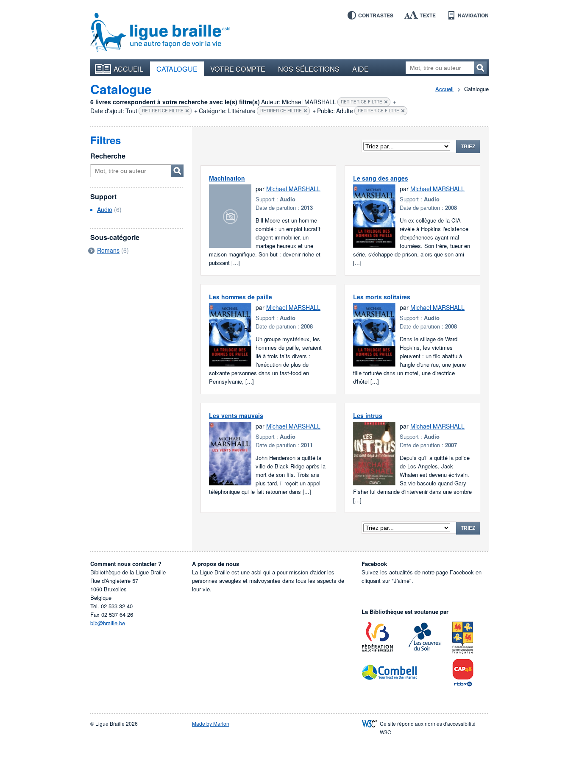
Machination (227, 178)
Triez (468, 147)
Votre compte (237, 69)
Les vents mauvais (236, 415)
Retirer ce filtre (361, 102)
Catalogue (177, 69)
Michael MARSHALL (293, 188)
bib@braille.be (107, 623)
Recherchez (480, 67)
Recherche (107, 156)
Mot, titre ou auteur (177, 170)
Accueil (129, 69)
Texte (428, 15)
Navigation (473, 15)
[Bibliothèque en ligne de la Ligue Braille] (160, 33)
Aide (360, 69)
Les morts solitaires (381, 296)
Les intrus (367, 415)
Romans (108, 250)
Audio (104, 209)
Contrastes (375, 15)
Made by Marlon (210, 723)
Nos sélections (309, 69)
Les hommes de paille (240, 296)
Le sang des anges (380, 178)
